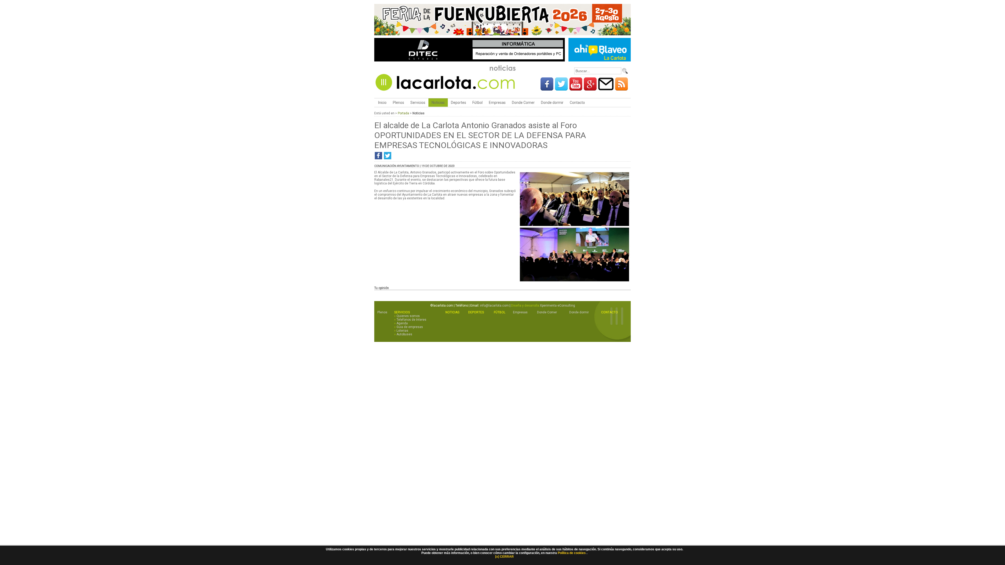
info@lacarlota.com (494, 305)
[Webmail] (606, 89)
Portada (403, 113)
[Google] (590, 89)
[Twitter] (561, 89)
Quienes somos (408, 316)
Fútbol (477, 102)
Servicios (417, 102)
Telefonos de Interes (411, 319)
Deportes (458, 102)
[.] (574, 282)
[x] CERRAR (504, 556)
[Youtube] (575, 89)
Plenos (398, 102)
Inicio (382, 102)
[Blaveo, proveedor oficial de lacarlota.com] (599, 60)
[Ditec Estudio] (469, 60)
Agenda (402, 323)
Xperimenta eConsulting (557, 305)
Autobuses (404, 334)
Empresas (497, 102)
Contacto (577, 102)
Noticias (438, 102)
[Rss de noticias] (621, 89)
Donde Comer (523, 102)
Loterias (402, 330)
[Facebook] (547, 89)
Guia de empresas (410, 327)
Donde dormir (552, 102)
